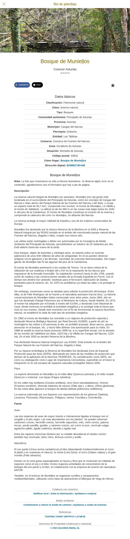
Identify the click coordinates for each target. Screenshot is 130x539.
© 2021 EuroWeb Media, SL (65, 528)
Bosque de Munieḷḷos (73, 160)
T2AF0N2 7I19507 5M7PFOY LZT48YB (65, 516)
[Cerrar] (4, 4)
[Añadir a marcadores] (113, 85)
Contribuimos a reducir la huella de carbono (47, 505)
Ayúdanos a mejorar (85, 493)
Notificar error (41, 493)
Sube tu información (62, 493)
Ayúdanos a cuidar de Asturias (90, 505)
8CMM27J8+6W (76, 165)
